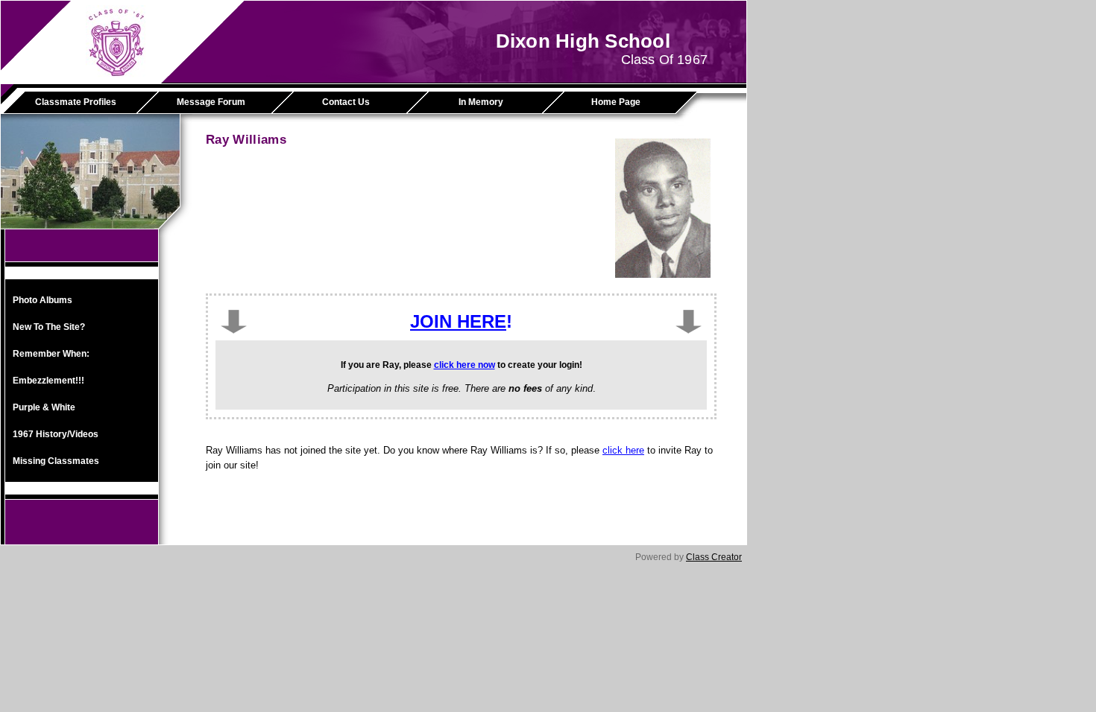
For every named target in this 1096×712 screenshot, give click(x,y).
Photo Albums (42, 300)
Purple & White (44, 407)
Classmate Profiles (75, 102)
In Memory (481, 102)
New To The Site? (49, 327)
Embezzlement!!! (48, 380)
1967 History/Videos (55, 434)
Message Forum (211, 102)
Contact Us (346, 102)
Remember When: (51, 354)
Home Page (615, 102)
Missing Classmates (56, 461)
